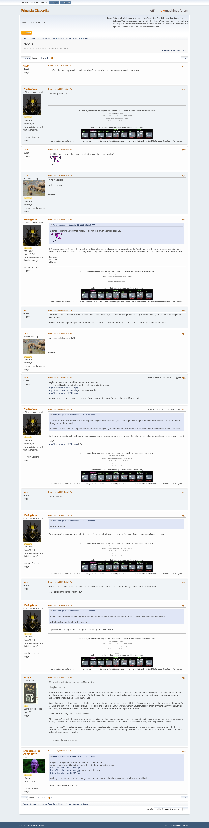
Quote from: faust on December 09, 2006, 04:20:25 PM (73, 225)
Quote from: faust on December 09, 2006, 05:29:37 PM (73, 521)
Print (184, 58)
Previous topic (168, 50)
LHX (25, 175)
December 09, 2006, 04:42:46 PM (60, 219)
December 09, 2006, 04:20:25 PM (60, 149)
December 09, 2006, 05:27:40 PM (60, 409)
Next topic (182, 50)
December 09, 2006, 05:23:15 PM (60, 378)
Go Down (26, 58)
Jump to (150, 809)
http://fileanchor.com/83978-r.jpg (63, 387)
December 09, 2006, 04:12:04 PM (60, 89)
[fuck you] (24, 133)
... (44, 58)
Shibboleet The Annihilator (31, 752)
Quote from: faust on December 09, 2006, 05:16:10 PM (73, 415)
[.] (24, 784)
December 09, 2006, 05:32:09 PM (60, 515)
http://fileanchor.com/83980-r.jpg (63, 390)
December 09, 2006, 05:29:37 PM (60, 492)
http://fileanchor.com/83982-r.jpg (63, 393)
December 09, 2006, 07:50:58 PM (60, 751)
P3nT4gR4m (30, 89)
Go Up (24, 798)
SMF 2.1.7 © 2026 (25, 825)
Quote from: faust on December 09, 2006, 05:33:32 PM (73, 611)
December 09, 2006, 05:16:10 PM (60, 310)
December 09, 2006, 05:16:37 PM (60, 333)
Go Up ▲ (186, 825)
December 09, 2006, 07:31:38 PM (60, 677)
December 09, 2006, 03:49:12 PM (60, 66)
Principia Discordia (35, 10)
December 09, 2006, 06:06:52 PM (60, 605)
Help (165, 825)
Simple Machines (38, 825)
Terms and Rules (175, 825)
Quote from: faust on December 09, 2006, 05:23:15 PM (73, 756)
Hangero (28, 677)
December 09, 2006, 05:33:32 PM (60, 582)
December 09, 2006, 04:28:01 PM (60, 175)
